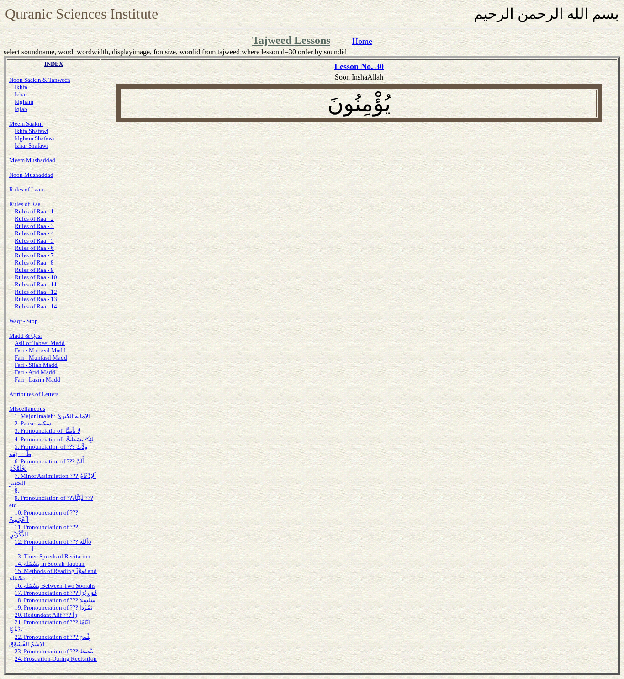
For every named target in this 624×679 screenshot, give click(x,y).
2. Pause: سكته (33, 423)
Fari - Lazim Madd (37, 379)
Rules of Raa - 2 (34, 218)
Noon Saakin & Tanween (39, 79)
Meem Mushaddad (32, 160)
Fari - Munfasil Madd (41, 357)
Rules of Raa (25, 204)
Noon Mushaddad (31, 174)
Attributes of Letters (33, 394)
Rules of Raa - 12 (36, 291)
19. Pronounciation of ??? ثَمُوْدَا (54, 607)
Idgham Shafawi (34, 138)
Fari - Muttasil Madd (40, 350)
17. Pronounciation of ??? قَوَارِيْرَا (56, 592)
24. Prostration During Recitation (56, 658)
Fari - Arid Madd (35, 372)
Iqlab (21, 109)
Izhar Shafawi (31, 145)
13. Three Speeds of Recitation (52, 556)
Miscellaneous (27, 408)
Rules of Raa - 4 (34, 233)
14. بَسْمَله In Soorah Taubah (50, 563)
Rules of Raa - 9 (34, 269)
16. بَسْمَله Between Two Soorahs (55, 585)
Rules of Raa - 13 (36, 299)
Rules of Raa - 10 (36, 277)
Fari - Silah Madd (36, 364)
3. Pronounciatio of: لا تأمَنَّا (47, 430)
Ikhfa (21, 87)
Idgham (24, 101)
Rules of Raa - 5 (34, 240)
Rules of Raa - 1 (34, 211)
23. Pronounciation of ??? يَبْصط (54, 651)
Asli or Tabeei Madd (40, 343)
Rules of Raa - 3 (34, 226)
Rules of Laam (27, 189)
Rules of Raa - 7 (34, 255)
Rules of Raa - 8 (34, 262)
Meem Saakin (26, 123)
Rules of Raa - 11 (36, 284)
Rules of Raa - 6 (34, 247)
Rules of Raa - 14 (36, 306)
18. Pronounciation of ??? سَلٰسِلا (55, 600)
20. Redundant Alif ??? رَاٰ (46, 614)
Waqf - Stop (23, 321)
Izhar (21, 94)
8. (17, 490)
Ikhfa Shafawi (31, 130)
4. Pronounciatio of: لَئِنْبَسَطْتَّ (54, 439)
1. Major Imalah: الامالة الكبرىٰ (52, 416)
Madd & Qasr (25, 335)
